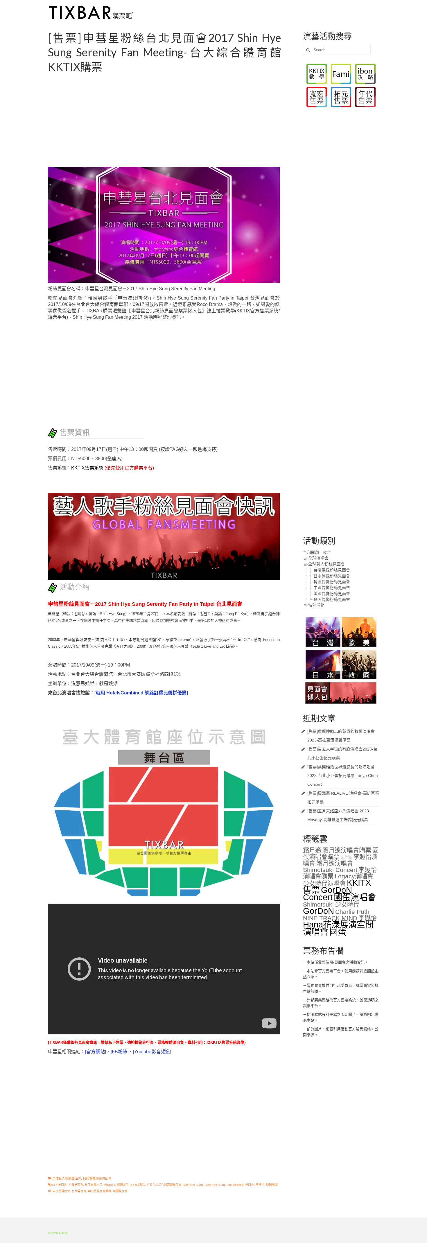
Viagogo (109, 1184)
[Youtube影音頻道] (152, 1051)
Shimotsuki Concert (330, 869)
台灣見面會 (76, 1184)
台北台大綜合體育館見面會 (164, 1184)
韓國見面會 (120, 1191)
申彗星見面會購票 (99, 1191)
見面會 (249, 1184)
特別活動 (316, 605)
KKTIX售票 (137, 1184)
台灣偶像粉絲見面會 (331, 570)
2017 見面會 (58, 1184)
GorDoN (318, 911)
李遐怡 (367, 918)
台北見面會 (79, 1191)
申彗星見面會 (61, 1191)
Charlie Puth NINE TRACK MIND (336, 915)
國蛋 (337, 931)
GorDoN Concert (327, 893)
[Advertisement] (171, 120)
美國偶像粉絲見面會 (331, 593)
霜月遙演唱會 (334, 863)
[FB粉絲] (119, 1051)
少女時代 (347, 904)
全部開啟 (311, 552)
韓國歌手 (123, 1184)
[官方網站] (95, 1051)
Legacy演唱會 (354, 876)
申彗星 (260, 1184)
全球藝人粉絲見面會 (66, 1178)
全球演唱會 (318, 558)
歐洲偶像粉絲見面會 (331, 599)
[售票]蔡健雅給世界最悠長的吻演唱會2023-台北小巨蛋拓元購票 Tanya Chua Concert (342, 775)
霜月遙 (312, 850)
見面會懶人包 (93, 1184)
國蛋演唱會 (355, 897)
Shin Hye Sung (193, 1184)
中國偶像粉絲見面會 (331, 587)
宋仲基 (346, 857)
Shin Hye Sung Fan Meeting (224, 1184)
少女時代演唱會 (324, 883)
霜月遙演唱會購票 (346, 850)
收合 (327, 552)
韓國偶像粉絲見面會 (97, 1178)
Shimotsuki (318, 904)
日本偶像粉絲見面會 (331, 576)
